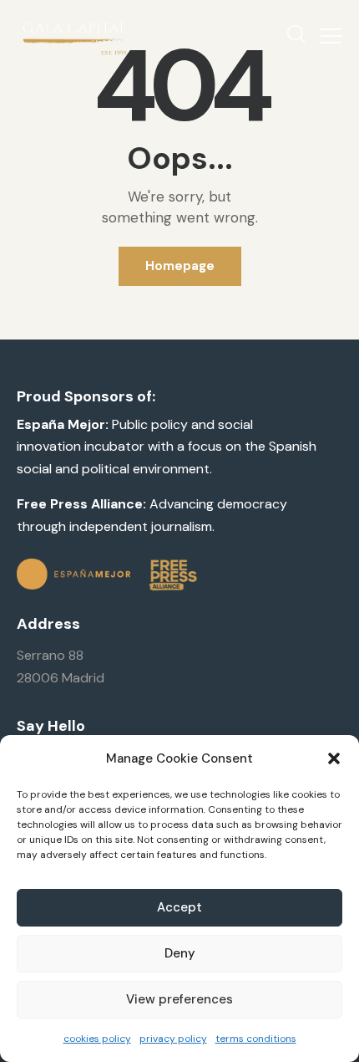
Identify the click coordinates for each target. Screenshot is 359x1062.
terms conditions (255, 1038)
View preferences (179, 999)
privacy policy (173, 1038)
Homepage (180, 266)
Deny (179, 953)
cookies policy (97, 1038)
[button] (334, 758)
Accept (179, 907)
